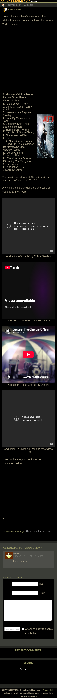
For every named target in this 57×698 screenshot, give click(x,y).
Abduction (14, 9)
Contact (28, 4)
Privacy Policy (49, 690)
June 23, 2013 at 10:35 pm (28, 556)
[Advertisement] (28, 59)
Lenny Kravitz (46, 531)
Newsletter (14, 4)
